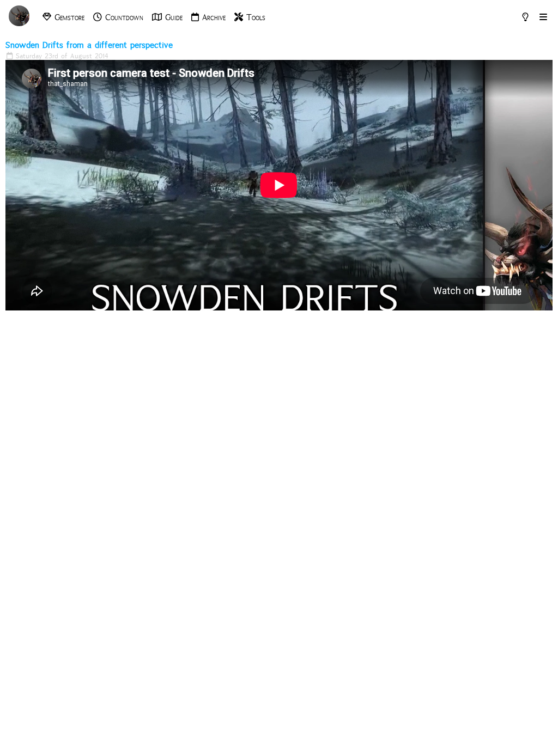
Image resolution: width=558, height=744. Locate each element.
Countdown (122, 17)
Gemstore (67, 17)
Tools (254, 17)
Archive (212, 17)
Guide (172, 17)
